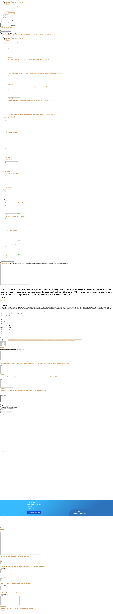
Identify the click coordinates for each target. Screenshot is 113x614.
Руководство (7, 3)
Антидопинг (7, 8)
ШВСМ (2, 347)
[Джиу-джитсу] (11, 183)
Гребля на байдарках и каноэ (12, 173)
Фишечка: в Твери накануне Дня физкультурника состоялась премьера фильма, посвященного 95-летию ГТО (28, 376)
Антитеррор (7, 4)
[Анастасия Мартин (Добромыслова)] (13, 240)
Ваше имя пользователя (16, 23)
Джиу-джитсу (8, 187)
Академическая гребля (11, 132)
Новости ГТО (8, 11)
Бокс (6, 146)
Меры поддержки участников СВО (12, 6)
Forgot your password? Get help (6, 27)
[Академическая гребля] (11, 128)
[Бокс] (11, 142)
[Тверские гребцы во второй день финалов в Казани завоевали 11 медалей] (2, 589)
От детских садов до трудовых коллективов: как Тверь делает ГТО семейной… (28, 87)
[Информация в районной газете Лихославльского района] (10, 605)
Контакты (5, 17)
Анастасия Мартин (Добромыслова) (14, 244)
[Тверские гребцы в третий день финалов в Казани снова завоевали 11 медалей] (2, 563)
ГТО (4, 9)
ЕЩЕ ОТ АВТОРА (20, 349)
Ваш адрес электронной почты (17, 30)
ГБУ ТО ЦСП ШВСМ (7, 1)
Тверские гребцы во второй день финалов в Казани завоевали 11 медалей (20, 592)
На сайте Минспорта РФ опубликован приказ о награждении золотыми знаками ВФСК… (31, 100)
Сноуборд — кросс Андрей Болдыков (14, 216)
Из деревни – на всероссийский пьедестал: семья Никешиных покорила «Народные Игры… (31, 114)
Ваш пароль (13, 25)
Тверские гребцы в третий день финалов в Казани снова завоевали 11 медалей (22, 566)
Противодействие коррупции (11, 5)
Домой (1, 263)
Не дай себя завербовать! (7, 575)
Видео (4, 16)
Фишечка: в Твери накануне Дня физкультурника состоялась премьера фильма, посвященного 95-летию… (35, 73)
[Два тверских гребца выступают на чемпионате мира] (20, 554)
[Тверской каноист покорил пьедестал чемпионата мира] (2, 580)
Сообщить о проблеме (34, 512)
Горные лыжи (8, 159)
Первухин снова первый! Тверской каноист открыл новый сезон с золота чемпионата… (27, 202)
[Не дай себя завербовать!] (2, 572)
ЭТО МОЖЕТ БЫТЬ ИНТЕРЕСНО (8, 349)
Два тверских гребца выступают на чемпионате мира (14, 556)
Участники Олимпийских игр (9, 13)
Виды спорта (5, 14)
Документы (7, 7)
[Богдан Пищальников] (13, 226)
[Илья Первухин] (13, 254)
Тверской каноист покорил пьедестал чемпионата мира (15, 583)
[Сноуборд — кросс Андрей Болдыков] (13, 213)
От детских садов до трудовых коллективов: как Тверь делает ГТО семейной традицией (23, 390)
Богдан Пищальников (11, 230)
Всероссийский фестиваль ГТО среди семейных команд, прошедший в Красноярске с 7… (30, 59)
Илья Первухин (9, 257)
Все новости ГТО (11, 12)
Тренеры (4, 15)
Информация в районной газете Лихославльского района (16, 608)
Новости (2, 558)
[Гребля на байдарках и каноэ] (11, 170)
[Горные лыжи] (11, 156)
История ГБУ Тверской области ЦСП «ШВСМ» (14, 2)
